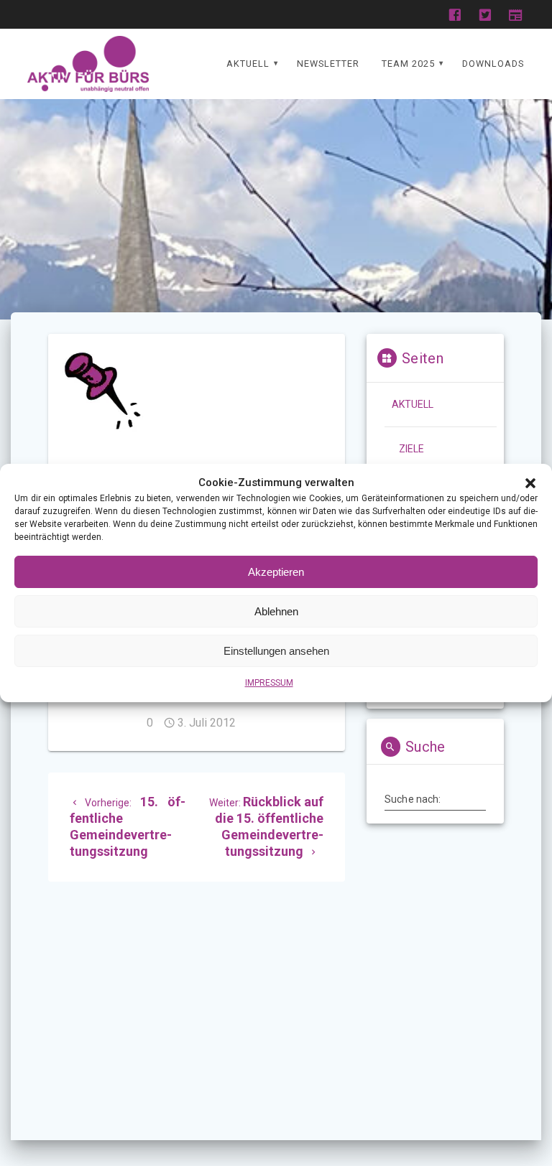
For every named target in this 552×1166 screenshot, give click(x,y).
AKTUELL (248, 63)
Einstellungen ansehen (276, 651)
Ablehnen (276, 611)
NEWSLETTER (328, 63)
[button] (530, 483)
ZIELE (411, 448)
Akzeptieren (276, 572)
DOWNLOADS (493, 63)
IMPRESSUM (269, 683)
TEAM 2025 (408, 63)
